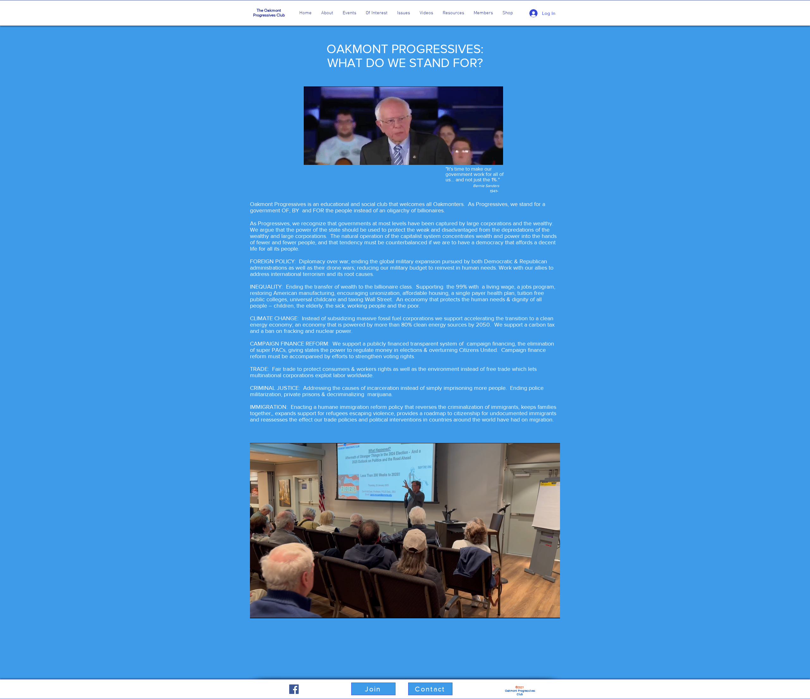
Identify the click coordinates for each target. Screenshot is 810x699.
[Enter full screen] (551, 610)
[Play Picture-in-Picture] (541, 610)
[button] (327, 13)
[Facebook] (294, 689)
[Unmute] (269, 610)
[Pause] (258, 610)
